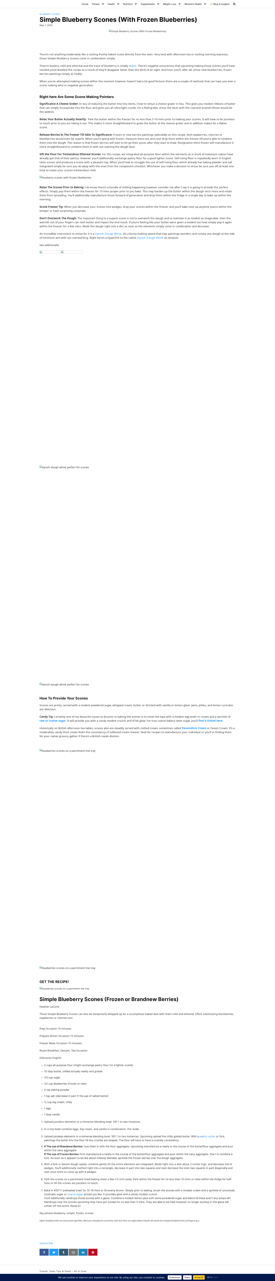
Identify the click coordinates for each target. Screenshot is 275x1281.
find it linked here (210, 720)
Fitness (96, 4)
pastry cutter (207, 1136)
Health (111, 4)
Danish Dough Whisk (108, 233)
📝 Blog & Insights (219, 4)
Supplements (148, 4)
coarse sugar (75, 1194)
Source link (46, 1243)
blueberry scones (50, 14)
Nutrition (127, 4)
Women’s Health (193, 4)
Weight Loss (169, 4)
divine (132, 65)
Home (85, 4)
